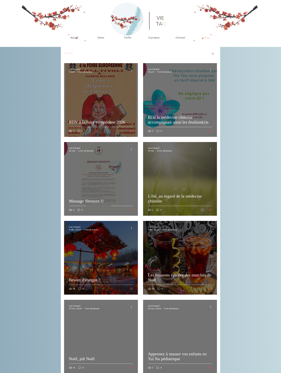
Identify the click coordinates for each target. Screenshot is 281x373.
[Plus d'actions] (132, 70)
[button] (212, 54)
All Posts (68, 53)
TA (161, 24)
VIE (160, 18)
